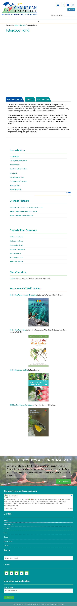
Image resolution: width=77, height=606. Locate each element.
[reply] (68, 508)
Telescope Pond (15, 185)
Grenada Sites (17, 150)
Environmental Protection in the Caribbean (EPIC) (26, 207)
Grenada (22, 25)
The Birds (29, 99)
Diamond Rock (15, 165)
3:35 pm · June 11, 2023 (10, 508)
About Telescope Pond (14, 99)
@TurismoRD (42, 503)
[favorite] (72, 508)
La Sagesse (13, 173)
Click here (13, 279)
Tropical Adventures (16, 262)
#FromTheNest (44, 501)
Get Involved (8, 541)
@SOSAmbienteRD (31, 503)
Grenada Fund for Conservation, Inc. (21, 215)
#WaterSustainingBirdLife (57, 501)
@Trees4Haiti (50, 503)
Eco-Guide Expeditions (17, 249)
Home (17, 25)
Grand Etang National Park (18, 169)
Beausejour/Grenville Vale (18, 161)
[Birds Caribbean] (6, 497)
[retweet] (70, 508)
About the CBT (8, 525)
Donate (71, 10)
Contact (6, 545)
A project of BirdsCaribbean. (54, 604)
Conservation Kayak (16, 245)
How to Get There (43, 99)
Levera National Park (17, 177)
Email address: (8, 587)
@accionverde (19, 503)
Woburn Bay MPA (15, 189)
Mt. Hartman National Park (18, 181)
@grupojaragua (9, 503)
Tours (5, 533)
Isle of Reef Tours (15, 253)
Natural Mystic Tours (16, 257)
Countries (7, 529)
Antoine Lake (14, 156)
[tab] (15, 99)
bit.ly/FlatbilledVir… (24, 501)
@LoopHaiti (59, 503)
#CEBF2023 (34, 501)
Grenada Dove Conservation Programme (23, 211)
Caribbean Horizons (16, 237)
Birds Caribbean (13, 495)
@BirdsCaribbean (13, 497)
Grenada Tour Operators (23, 230)
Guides (6, 537)
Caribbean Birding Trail (19, 9)
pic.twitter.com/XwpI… (12, 505)
